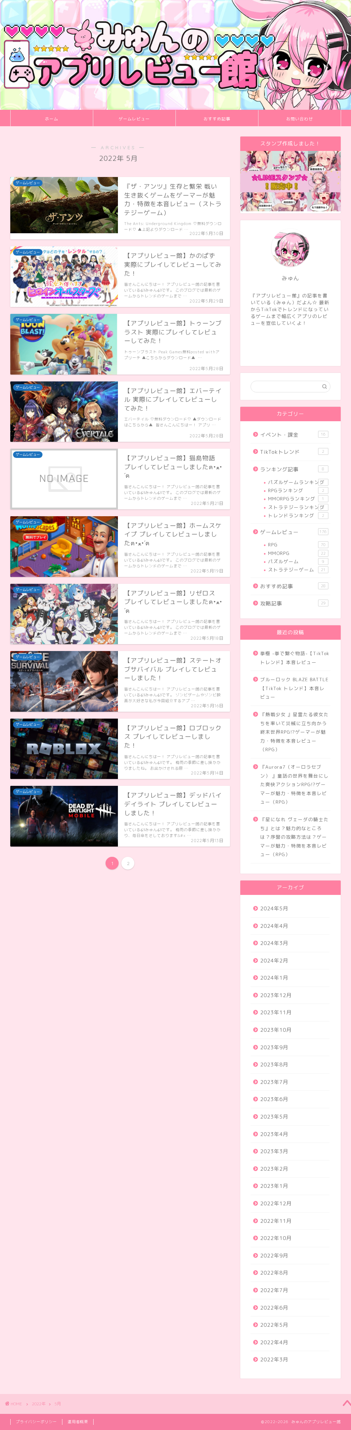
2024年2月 (274, 960)
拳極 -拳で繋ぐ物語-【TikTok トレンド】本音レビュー (294, 657)
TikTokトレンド (292, 452)
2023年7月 (274, 1082)
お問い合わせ (299, 118)
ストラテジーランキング (296, 507)
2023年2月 (274, 1168)
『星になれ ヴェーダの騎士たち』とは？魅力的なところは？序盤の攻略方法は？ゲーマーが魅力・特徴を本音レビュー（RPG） (294, 837)
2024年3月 (274, 943)
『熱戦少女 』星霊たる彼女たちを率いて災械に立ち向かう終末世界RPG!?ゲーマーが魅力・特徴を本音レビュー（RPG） (294, 732)
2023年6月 (274, 1099)
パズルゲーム (296, 561)
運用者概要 (78, 1422)
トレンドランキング (296, 515)
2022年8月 (274, 1272)
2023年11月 (276, 1012)
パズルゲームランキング (296, 482)
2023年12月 (276, 995)
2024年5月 (274, 908)
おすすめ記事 (217, 118)
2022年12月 (276, 1203)
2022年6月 (274, 1307)
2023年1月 (274, 1186)
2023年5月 (274, 1116)
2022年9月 (274, 1255)
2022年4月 (274, 1342)
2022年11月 (276, 1221)
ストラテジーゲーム (297, 569)
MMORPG (297, 553)
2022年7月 (274, 1290)
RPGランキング (296, 490)
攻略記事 (293, 603)
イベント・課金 (293, 434)
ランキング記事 (292, 469)
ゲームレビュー (134, 118)
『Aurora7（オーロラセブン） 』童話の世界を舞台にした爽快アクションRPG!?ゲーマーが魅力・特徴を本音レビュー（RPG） (294, 784)
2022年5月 (274, 1324)
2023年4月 (274, 1134)
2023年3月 (274, 1151)
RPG (297, 544)
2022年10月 (276, 1238)
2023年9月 (274, 1047)
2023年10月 (276, 1029)
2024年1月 (274, 977)
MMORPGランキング (296, 498)
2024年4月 (274, 926)
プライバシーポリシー (36, 1422)
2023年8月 (274, 1064)
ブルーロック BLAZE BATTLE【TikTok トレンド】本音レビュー (294, 688)
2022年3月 (274, 1359)
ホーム (51, 118)
